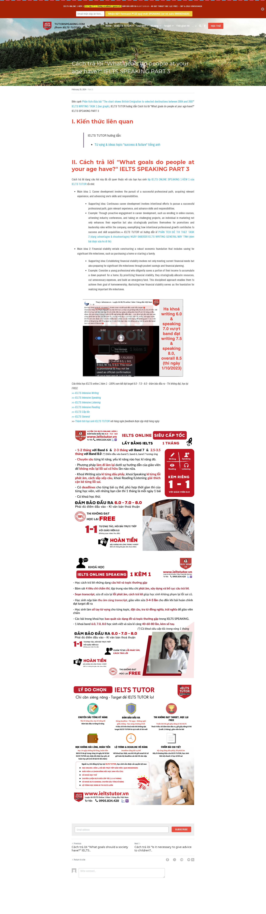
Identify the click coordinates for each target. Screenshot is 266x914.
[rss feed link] (192, 859)
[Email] (188, 859)
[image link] (47, 25)
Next (136, 843)
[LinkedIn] (181, 859)
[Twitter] (174, 859)
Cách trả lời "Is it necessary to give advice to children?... (163, 848)
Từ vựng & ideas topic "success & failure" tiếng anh (127, 144)
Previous (77, 843)
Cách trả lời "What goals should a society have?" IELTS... (100, 848)
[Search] (200, 26)
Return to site (79, 859)
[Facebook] (167, 859)
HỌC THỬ (216, 26)
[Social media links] (205, 26)
